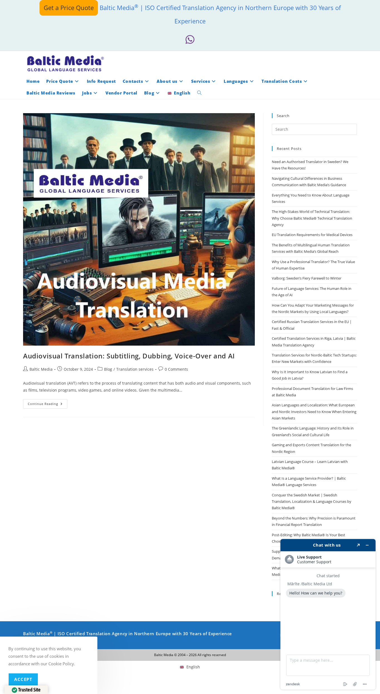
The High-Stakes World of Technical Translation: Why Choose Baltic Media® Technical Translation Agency (312, 218)
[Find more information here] (328, 614)
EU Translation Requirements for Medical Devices (312, 234)
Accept (23, 679)
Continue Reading (47, 405)
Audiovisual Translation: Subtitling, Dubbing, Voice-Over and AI (129, 355)
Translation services (135, 369)
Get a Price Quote (69, 7)
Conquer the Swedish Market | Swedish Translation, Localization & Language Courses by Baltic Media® (311, 501)
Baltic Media (41, 369)
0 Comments (176, 369)
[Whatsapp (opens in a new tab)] (190, 40)
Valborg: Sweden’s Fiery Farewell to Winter (306, 278)
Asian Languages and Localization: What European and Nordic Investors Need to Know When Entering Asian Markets (314, 411)
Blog (108, 369)
